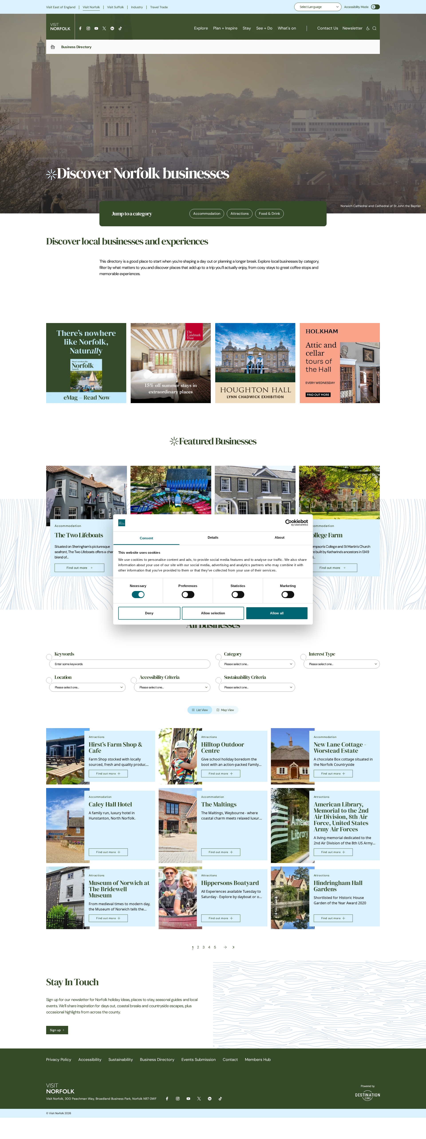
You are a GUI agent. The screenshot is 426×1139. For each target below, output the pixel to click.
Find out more (77, 568)
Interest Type (322, 654)
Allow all (277, 613)
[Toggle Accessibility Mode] (375, 6)
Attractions (240, 213)
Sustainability (120, 1059)
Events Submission (198, 1059)
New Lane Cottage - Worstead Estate (340, 747)
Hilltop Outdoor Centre (222, 747)
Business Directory (157, 1059)
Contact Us (327, 28)
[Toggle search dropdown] (374, 28)
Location (63, 677)
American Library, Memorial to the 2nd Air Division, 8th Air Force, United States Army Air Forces (341, 817)
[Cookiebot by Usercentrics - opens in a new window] (288, 522)
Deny (149, 613)
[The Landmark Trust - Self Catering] (171, 363)
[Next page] (225, 947)
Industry (137, 7)
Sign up (55, 1030)
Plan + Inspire (225, 28)
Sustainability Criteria (245, 677)
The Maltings (219, 804)
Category (233, 654)
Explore (201, 28)
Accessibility (89, 1059)
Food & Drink (269, 213)
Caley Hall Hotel (110, 804)
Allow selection (213, 613)
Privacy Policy (58, 1059)
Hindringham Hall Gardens (338, 886)
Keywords (64, 654)
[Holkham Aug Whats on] (340, 363)
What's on (287, 28)
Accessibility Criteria (159, 677)
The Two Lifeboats (79, 535)
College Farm (325, 535)
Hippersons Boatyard (230, 883)
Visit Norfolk (91, 7)
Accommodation (206, 213)
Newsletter (353, 28)
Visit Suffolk (115, 7)
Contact (230, 1059)
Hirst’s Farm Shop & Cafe (115, 747)
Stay (247, 28)
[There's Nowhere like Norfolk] (86, 363)
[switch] (188, 594)
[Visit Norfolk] (60, 26)
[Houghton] (255, 363)
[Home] (53, 47)
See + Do (264, 28)
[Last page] (233, 947)
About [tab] (279, 537)
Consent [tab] (146, 538)
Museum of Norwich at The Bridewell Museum (119, 889)
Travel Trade (159, 7)
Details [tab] (213, 537)
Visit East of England (60, 7)
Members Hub (258, 1059)
